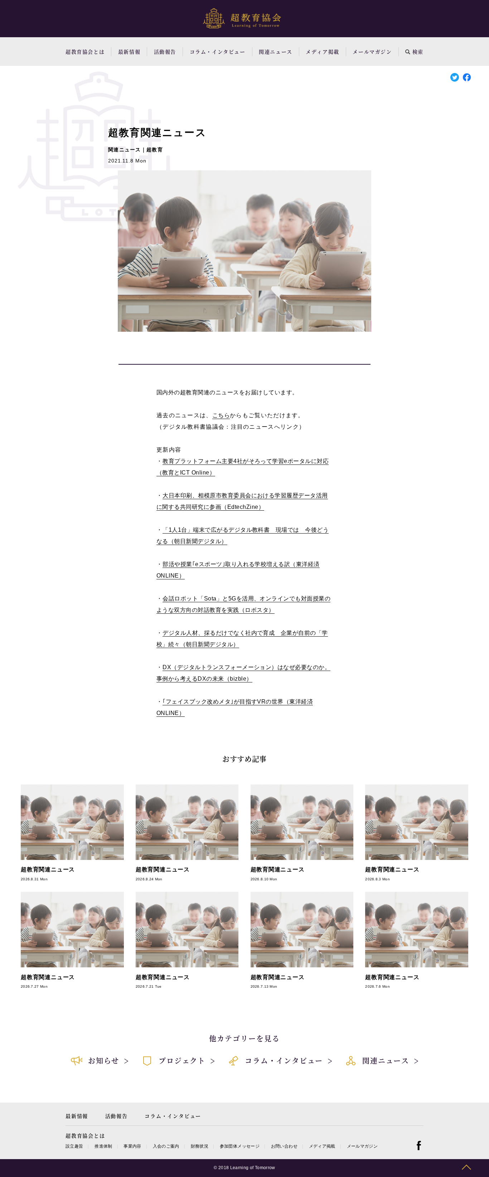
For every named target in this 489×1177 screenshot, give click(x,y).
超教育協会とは (85, 51)
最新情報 (129, 51)
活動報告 (165, 51)
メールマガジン (372, 51)
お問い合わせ (284, 1146)
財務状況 (199, 1146)
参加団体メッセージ (240, 1146)
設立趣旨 (74, 1146)
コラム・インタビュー (218, 51)
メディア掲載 (322, 51)
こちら (221, 415)
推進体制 (103, 1146)
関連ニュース (275, 51)
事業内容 (132, 1146)
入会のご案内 (166, 1146)
